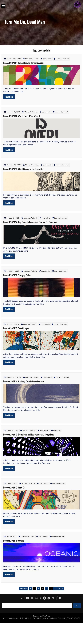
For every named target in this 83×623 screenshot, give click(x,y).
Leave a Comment (62, 59)
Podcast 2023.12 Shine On (14, 487)
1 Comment (57, 430)
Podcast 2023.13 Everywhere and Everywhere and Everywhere (28, 434)
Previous (23, 589)
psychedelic (47, 59)
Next (61, 589)
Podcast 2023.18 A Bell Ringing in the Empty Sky (23, 169)
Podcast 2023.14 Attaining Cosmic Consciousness (23, 381)
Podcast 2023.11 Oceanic (13, 540)
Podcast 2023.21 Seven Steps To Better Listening (23, 63)
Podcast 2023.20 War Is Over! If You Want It (21, 116)
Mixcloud (28, 59)
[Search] (77, 605)
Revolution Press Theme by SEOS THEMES (61, 618)
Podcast (35, 59)
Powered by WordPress (41, 616)
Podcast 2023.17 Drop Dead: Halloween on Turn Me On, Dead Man (30, 222)
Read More (9, 96)
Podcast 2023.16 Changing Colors (17, 275)
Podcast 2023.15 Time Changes (16, 328)
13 (55, 589)
